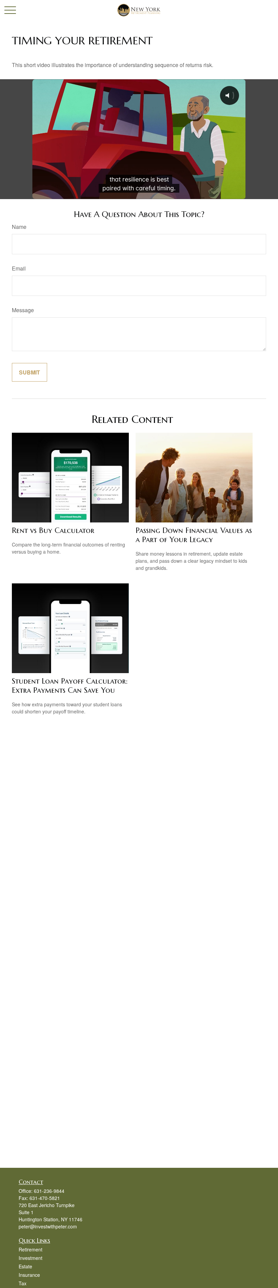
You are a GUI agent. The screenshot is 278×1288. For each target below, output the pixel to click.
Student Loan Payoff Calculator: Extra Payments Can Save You (69, 686)
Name (19, 227)
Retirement (30, 1249)
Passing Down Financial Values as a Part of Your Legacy (194, 535)
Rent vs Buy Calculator (53, 530)
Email (19, 268)
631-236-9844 (49, 1190)
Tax (22, 1283)
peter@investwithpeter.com (48, 1226)
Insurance (29, 1274)
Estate (25, 1266)
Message (23, 310)
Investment (30, 1257)
